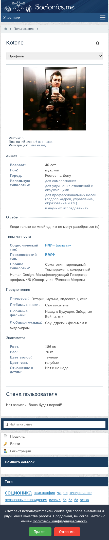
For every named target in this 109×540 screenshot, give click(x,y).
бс (70, 500)
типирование (80, 492)
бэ (64, 500)
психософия (44, 492)
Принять (40, 532)
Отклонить (67, 532)
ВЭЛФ (50, 255)
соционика (18, 492)
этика (84, 500)
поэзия (55, 500)
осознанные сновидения (26, 500)
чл (59, 492)
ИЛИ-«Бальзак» (58, 245)
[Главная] (6, 29)
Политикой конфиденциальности (60, 521)
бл (76, 500)
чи (65, 492)
